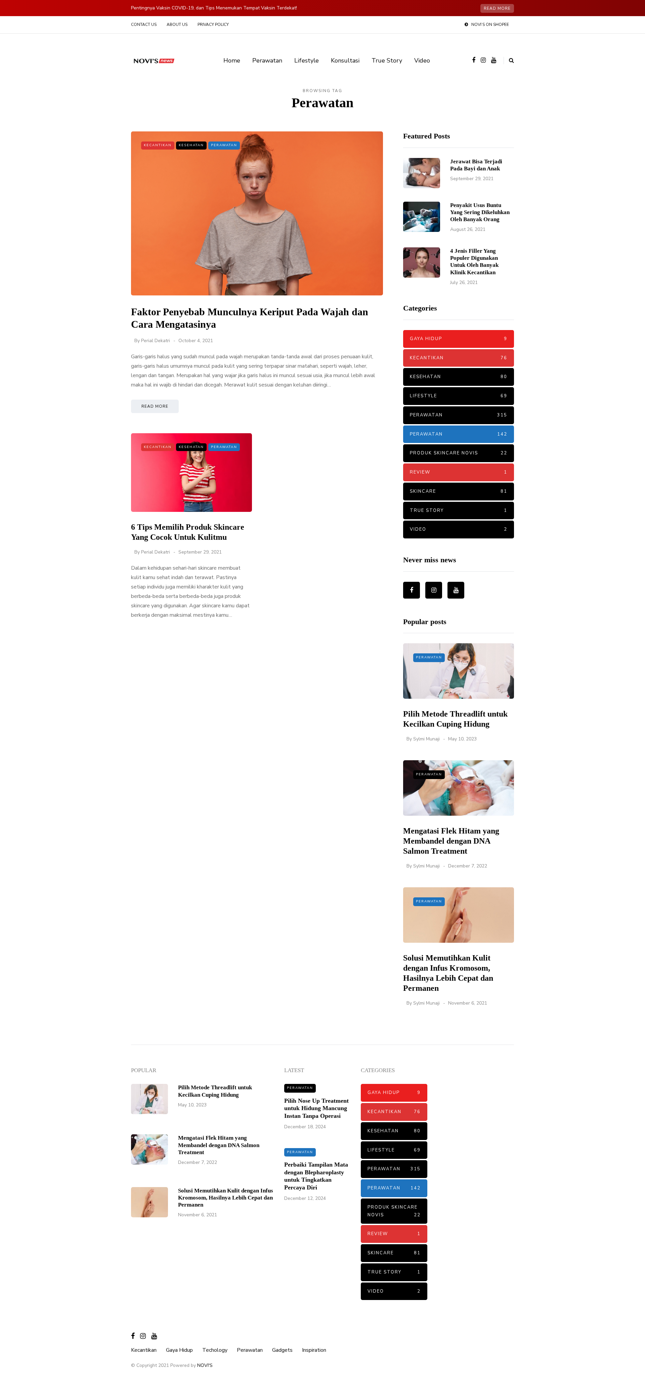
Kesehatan (191, 145)
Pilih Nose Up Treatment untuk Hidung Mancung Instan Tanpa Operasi (316, 1108)
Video (422, 60)
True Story (387, 60)
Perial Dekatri (155, 340)
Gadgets (282, 1350)
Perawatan (267, 60)
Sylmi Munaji (426, 739)
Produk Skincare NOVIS (458, 453)
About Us (177, 24)
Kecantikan (158, 145)
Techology (214, 1350)
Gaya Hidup (458, 339)
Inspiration (314, 1350)
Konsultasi (345, 60)
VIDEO (458, 529)
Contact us (144, 24)
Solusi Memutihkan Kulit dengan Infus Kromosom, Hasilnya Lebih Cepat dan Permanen (225, 1197)
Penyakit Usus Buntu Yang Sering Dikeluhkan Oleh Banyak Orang (480, 212)
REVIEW (458, 472)
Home (231, 60)
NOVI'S (205, 1365)
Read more (497, 8)
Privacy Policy (213, 24)
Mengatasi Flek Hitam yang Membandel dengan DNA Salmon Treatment (451, 840)
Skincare (458, 491)
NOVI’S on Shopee (490, 24)
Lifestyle (306, 60)
